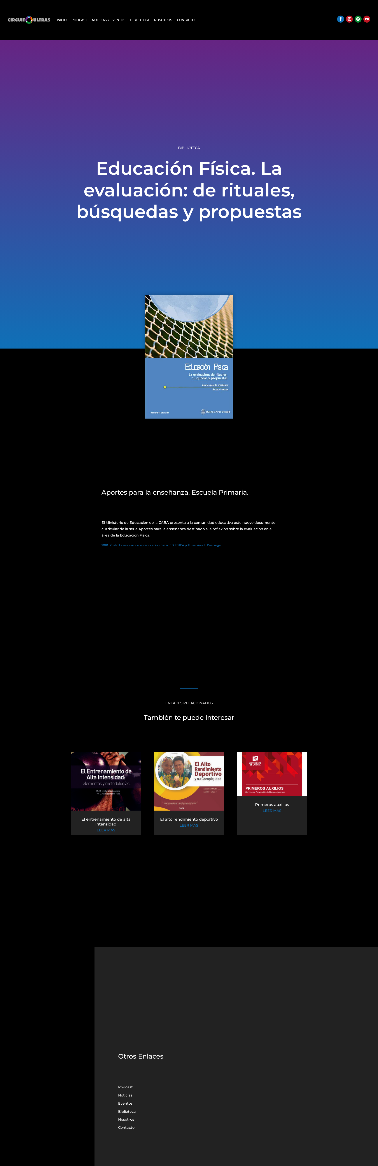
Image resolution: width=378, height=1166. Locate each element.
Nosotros (163, 20)
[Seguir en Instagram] (349, 19)
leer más (106, 830)
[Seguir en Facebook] (340, 19)
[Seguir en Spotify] (358, 19)
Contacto (186, 20)
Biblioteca (139, 20)
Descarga (214, 545)
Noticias (125, 1095)
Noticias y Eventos (108, 20)
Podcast (79, 20)
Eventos (125, 1103)
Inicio (62, 20)
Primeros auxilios (272, 804)
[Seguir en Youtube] (366, 19)
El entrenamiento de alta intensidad (106, 822)
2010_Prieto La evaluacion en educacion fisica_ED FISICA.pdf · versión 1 (153, 545)
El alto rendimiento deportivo (189, 819)
